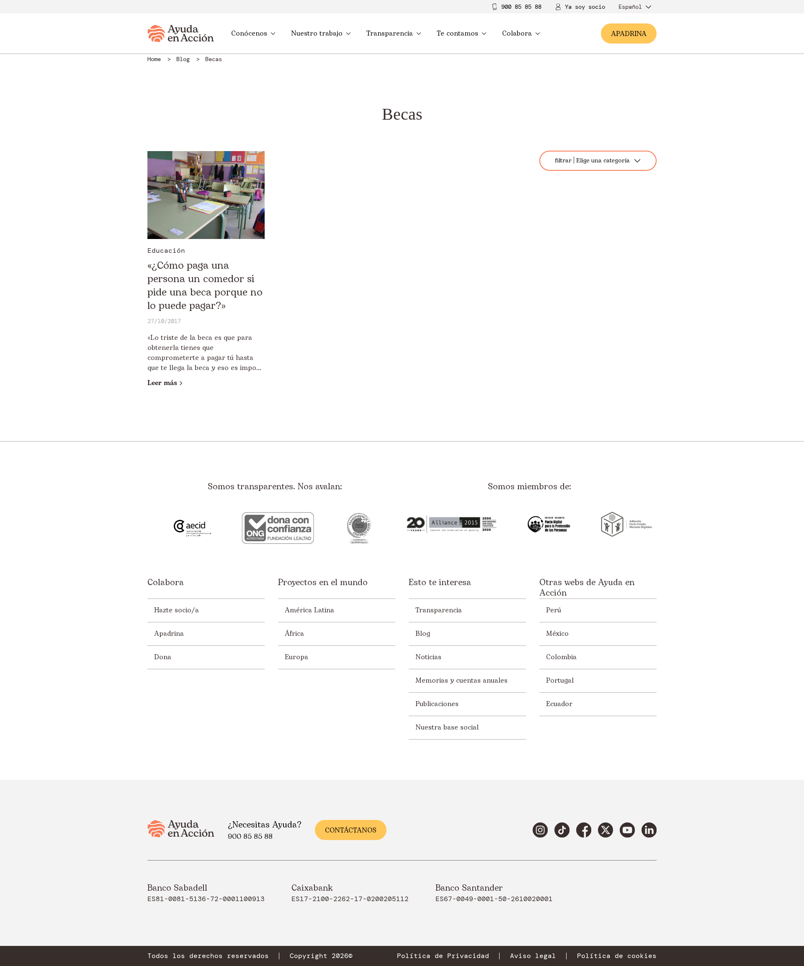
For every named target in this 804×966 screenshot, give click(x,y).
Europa (296, 657)
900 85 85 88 (521, 6)
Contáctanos (350, 830)
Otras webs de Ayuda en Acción (586, 588)
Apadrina (169, 634)
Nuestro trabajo (317, 33)
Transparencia (389, 33)
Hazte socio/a (176, 610)
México (557, 634)
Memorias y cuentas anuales (461, 681)
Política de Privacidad (443, 956)
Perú (553, 610)
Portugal (560, 681)
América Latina (309, 610)
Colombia (561, 657)
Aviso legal (533, 956)
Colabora (517, 33)
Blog (422, 634)
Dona (162, 657)
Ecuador (559, 704)
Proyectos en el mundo (323, 583)
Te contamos (457, 33)
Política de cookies (617, 956)
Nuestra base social (447, 727)
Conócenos (249, 33)
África (294, 634)
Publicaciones (437, 704)
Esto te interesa (440, 583)
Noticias (428, 657)
